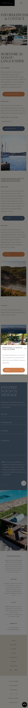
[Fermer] (25, 348)
